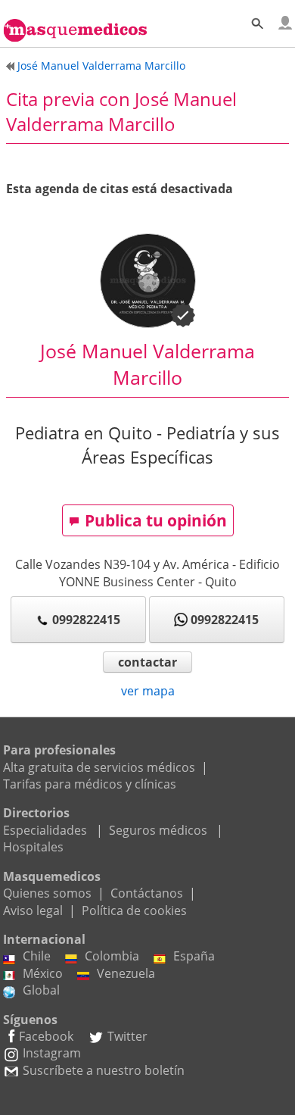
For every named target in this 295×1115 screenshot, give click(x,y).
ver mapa (148, 690)
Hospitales (33, 847)
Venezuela (126, 973)
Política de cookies (134, 910)
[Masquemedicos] (75, 22)
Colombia (112, 956)
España (194, 956)
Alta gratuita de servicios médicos (99, 767)
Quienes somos (47, 893)
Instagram (52, 1053)
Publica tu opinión (156, 520)
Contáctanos (146, 893)
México (43, 973)
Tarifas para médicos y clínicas (89, 784)
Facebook (46, 1036)
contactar (147, 662)
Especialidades (45, 830)
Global (41, 990)
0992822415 (86, 619)
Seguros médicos (158, 830)
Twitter (127, 1036)
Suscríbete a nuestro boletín (104, 1070)
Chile (37, 956)
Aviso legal (33, 910)
